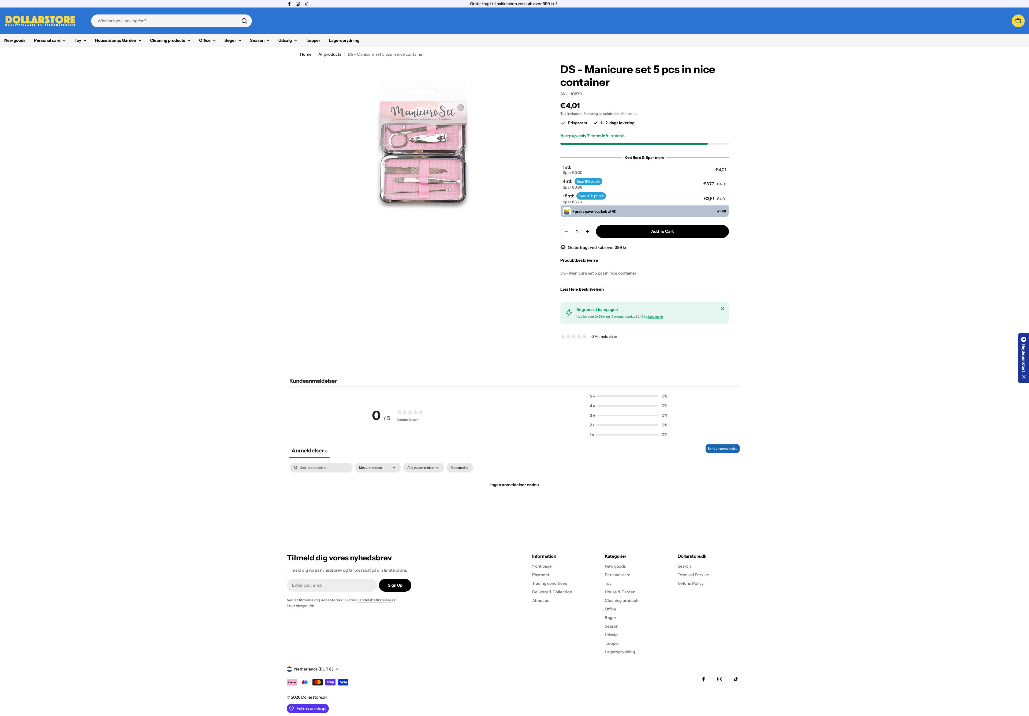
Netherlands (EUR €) (313, 669)
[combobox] (171, 20)
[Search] (244, 21)
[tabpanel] (514, 503)
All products (329, 54)
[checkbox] (459, 468)
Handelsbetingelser (374, 600)
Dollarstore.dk (314, 697)
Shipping (590, 113)
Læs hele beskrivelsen (582, 289)
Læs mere (655, 316)
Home (306, 54)
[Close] (722, 308)
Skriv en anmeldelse (722, 449)
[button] (644, 169)
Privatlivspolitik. (301, 605)
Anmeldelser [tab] (309, 450)
